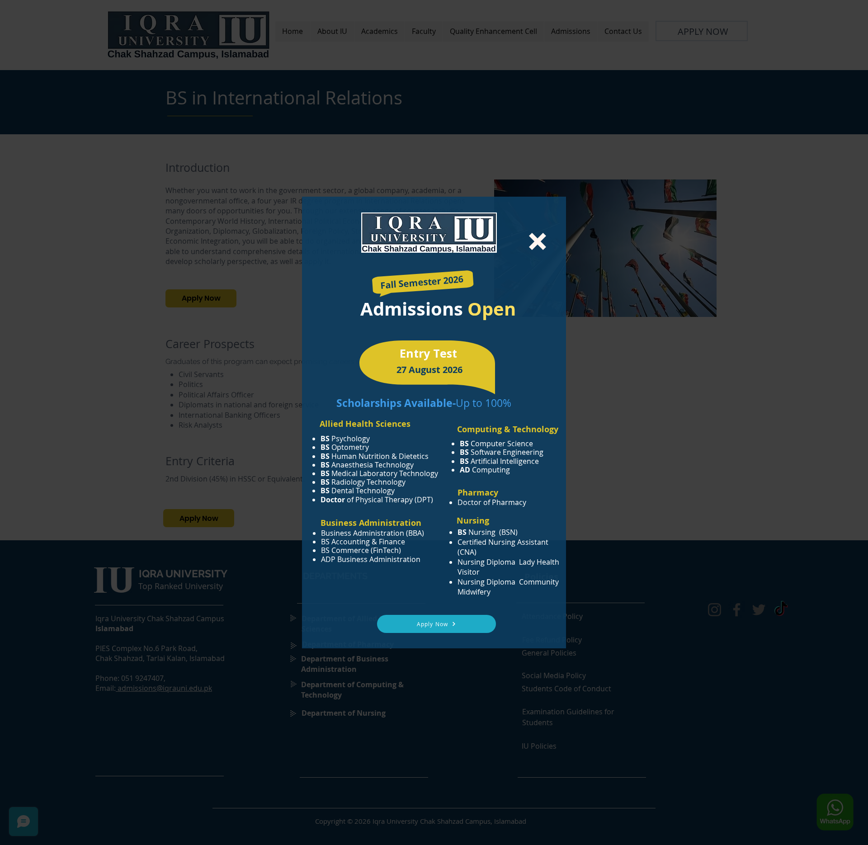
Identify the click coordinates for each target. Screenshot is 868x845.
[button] (537, 241)
